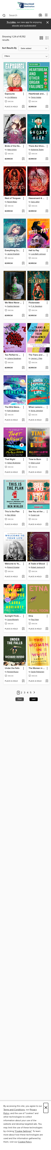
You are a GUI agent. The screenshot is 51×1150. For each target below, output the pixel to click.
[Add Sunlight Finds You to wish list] (23, 629)
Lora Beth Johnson (38, 254)
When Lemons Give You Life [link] (37, 407)
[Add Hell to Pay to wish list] (47, 263)
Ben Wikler (11, 515)
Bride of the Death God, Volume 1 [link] (13, 146)
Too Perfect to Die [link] (13, 355)
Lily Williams (12, 97)
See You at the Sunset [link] (37, 511)
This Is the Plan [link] (12, 511)
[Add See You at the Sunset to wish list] (47, 524)
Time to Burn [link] (35, 459)
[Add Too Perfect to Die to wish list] (23, 368)
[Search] (4, 15)
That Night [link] (10, 459)
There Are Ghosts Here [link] (37, 146)
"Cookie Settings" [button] (23, 1131)
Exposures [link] (10, 94)
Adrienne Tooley (37, 150)
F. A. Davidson (36, 306)
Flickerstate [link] (34, 303)
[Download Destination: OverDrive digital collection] (25, 5)
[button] (41, 38)
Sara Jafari (35, 202)
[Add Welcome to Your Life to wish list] (23, 577)
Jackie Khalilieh (13, 254)
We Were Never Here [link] (13, 303)
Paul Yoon (35, 619)
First (20, 699)
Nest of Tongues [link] (13, 198)
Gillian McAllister (14, 463)
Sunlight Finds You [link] (13, 616)
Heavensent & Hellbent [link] (37, 198)
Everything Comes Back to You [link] (13, 250)
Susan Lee (35, 515)
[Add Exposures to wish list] (23, 107)
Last (33, 699)
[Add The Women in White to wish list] (47, 681)
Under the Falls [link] (12, 668)
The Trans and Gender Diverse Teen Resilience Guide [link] (37, 355)
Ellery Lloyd (35, 463)
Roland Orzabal (13, 567)
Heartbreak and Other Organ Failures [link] (37, 94)
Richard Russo (12, 672)
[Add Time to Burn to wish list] (47, 472)
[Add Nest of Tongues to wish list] (23, 211)
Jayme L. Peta (36, 358)
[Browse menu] (46, 15)
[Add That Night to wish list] (23, 472)
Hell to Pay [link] (34, 250)
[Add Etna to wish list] (47, 629)
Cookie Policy (24, 1141)
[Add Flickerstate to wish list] (47, 315)
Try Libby (11, 22)
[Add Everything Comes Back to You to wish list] (23, 263)
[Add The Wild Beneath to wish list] (23, 420)
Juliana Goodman (14, 358)
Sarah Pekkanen (37, 672)
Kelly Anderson (13, 411)
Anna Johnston (37, 411)
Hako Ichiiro (12, 150)
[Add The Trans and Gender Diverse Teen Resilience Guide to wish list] (47, 368)
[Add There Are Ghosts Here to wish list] (47, 159)
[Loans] (40, 15)
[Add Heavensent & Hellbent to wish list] (47, 211)
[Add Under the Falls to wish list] (23, 681)
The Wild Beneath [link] (13, 407)
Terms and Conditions (14, 1109)
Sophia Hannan (13, 306)
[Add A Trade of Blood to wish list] (47, 577)
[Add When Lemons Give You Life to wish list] (47, 420)
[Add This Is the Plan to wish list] (23, 524)
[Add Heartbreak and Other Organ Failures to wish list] (47, 107)
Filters (7, 56)
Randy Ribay (12, 202)
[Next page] (34, 692)
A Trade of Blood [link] (37, 564)
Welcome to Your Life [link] (13, 564)
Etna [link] (31, 616)
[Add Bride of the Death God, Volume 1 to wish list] (23, 159)
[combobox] (20, 15)
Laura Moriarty (13, 619)
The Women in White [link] (37, 668)
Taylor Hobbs (36, 97)
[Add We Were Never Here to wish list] (23, 315)
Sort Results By (9, 48)
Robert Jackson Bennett (39, 567)
